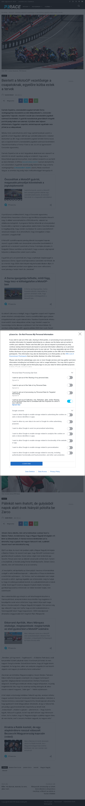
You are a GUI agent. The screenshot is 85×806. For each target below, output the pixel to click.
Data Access (42, 471)
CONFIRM (26, 464)
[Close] (81, 335)
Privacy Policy (55, 471)
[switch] (70, 377)
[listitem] (42, 372)
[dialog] (42, 403)
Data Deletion (30, 471)
